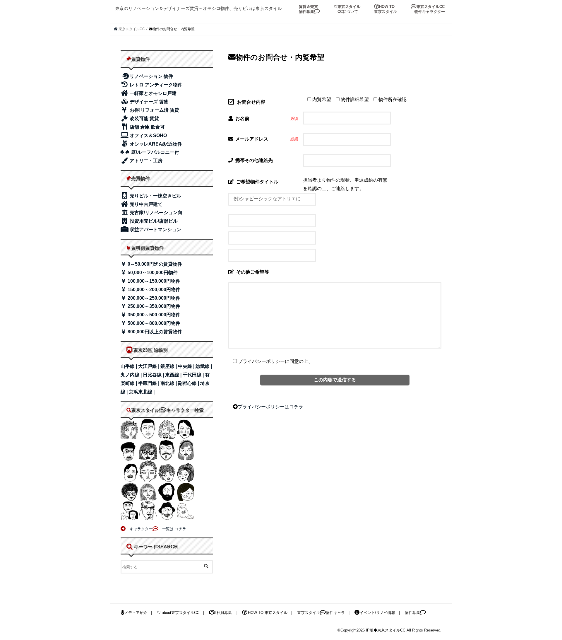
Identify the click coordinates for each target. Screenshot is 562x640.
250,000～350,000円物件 (153, 306)
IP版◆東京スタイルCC (385, 630)
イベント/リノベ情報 (377, 612)
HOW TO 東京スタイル (385, 9)
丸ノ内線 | (132, 374)
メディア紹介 (135, 612)
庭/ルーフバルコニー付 (154, 152)
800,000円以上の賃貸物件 (154, 331)
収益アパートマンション (154, 229)
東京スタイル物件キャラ (321, 612)
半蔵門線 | (149, 383)
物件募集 (412, 612)
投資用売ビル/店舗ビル (153, 221)
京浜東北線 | (142, 391)
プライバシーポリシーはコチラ (270, 406)
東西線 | (174, 374)
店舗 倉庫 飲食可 (146, 126)
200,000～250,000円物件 (153, 298)
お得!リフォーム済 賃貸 (153, 109)
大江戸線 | (149, 366)
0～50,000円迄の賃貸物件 (154, 264)
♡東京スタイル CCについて (347, 9)
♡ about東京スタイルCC (178, 612)
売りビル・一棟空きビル (154, 195)
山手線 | (129, 366)
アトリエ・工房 (145, 160)
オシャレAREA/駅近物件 (155, 143)
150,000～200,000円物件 (153, 289)
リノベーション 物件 (151, 76)
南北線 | (169, 383)
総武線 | (204, 366)
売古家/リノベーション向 (155, 212)
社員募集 (223, 612)
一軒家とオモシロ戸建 (152, 93)
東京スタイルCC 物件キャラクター (428, 9)
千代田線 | (194, 374)
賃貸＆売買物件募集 (308, 9)
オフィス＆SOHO (147, 135)
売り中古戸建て (145, 204)
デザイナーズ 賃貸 (148, 101)
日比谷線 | (154, 374)
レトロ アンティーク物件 (155, 84)
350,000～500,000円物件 (153, 314)
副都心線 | (189, 383)
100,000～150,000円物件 (153, 281)
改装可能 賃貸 (143, 118)
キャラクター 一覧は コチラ (156, 529)
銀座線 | (169, 366)
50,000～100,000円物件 (152, 272)
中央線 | (187, 366)
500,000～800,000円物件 (153, 323)
